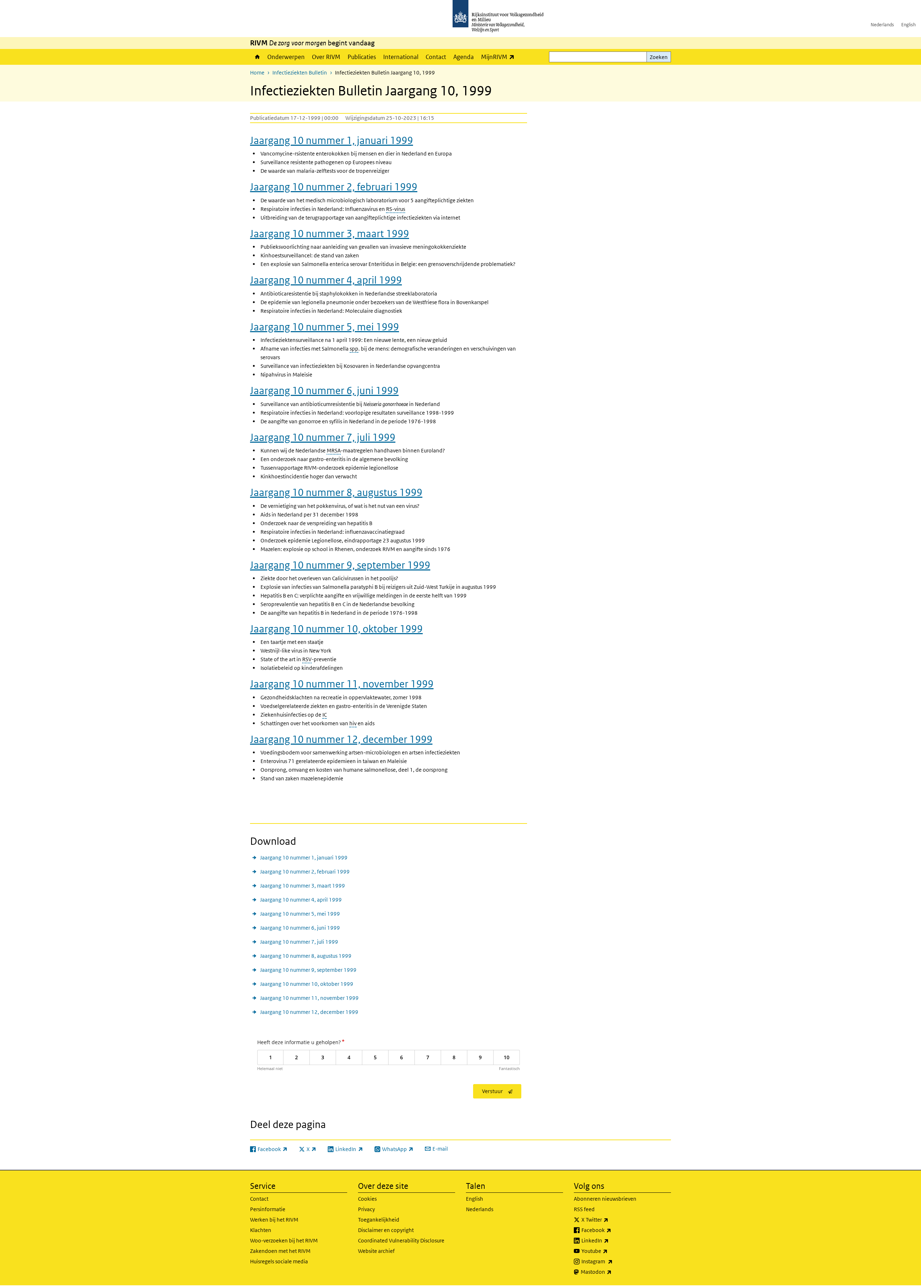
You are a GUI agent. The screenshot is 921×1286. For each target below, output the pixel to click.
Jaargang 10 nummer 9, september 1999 (340, 565)
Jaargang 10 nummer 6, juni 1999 (324, 390)
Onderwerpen (286, 57)
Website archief (376, 1250)
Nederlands (882, 25)
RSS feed (584, 1209)
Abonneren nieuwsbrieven (605, 1198)
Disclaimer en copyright (386, 1230)
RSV (307, 659)
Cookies (367, 1198)
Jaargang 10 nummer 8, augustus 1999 (336, 492)
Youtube (610, 1250)
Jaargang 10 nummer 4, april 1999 (326, 280)
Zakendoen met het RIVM (280, 1250)
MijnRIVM (499, 57)
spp (354, 348)
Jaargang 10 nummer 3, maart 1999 (329, 233)
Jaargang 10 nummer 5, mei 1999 (324, 327)
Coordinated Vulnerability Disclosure (401, 1240)
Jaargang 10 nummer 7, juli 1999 (322, 437)
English (908, 25)
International (400, 57)
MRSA (334, 450)
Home (257, 57)
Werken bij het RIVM (274, 1219)
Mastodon (612, 1271)
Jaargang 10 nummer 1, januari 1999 (331, 140)
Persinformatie (267, 1209)
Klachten (260, 1230)
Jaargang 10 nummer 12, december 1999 (341, 739)
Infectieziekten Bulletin (299, 72)
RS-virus (395, 209)
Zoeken (659, 57)
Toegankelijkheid (378, 1219)
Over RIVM (326, 57)
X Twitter (610, 1219)
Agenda (463, 57)
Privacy (366, 1209)
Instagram (612, 1261)
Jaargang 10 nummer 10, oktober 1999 (336, 629)
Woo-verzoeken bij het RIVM (284, 1240)
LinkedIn (610, 1240)
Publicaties (362, 57)
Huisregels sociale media (279, 1261)
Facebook (612, 1229)
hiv (353, 723)
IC (324, 714)
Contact (436, 57)
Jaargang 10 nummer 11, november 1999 (342, 684)
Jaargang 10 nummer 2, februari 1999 (333, 187)
